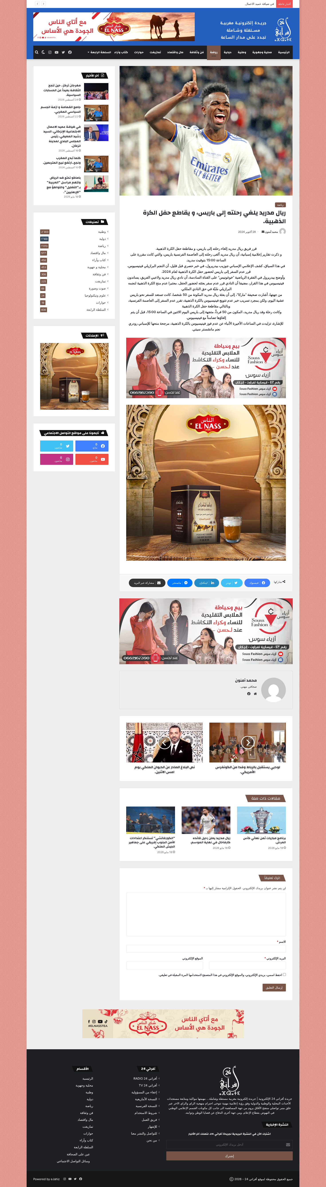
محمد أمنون (271, 231)
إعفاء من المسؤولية (144, 1092)
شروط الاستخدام (146, 1113)
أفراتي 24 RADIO (145, 1078)
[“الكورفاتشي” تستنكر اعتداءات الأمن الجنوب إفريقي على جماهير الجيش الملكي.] (150, 820)
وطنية (242, 52)
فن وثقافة (197, 52)
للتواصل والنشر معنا (144, 1133)
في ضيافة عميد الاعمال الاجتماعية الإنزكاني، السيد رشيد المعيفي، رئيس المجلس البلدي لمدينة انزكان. (211, 4)
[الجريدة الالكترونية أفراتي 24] (252, 29)
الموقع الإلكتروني (192, 958)
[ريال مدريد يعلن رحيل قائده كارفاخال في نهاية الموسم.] (206, 820)
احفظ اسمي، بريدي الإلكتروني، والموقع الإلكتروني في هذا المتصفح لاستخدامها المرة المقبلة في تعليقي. (220, 975)
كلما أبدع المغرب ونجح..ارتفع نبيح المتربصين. (62, 160)
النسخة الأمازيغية (146, 1099)
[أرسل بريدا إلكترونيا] (263, 231)
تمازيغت (155, 52)
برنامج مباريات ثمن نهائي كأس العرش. (264, 840)
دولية (228, 52)
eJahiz (55, 1179)
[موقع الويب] (254, 693)
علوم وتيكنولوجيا (95, 295)
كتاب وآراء (121, 52)
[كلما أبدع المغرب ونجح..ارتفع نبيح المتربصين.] (96, 164)
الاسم (281, 941)
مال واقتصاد (175, 52)
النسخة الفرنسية (146, 1106)
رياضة (214, 52)
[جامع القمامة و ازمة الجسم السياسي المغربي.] (96, 113)
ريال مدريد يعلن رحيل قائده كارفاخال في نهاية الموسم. (210, 840)
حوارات (138, 52)
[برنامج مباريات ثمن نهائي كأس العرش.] (261, 820)
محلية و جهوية (96, 267)
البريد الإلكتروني (275, 958)
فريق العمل (149, 1119)
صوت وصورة (97, 288)
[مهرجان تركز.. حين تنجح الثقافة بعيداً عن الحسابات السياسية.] (96, 91)
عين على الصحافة (78, 1154)
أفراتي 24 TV (148, 1085)
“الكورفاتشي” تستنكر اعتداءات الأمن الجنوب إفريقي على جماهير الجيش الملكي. (152, 842)
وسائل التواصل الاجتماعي (73, 1161)
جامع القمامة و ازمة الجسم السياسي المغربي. (61, 109)
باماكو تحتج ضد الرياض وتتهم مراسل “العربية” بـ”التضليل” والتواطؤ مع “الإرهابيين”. (64, 185)
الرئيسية (284, 52)
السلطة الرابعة (100, 52)
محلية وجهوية (262, 52)
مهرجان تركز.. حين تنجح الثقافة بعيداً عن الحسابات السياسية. (62, 90)
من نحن (152, 1140)
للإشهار (152, 1126)
